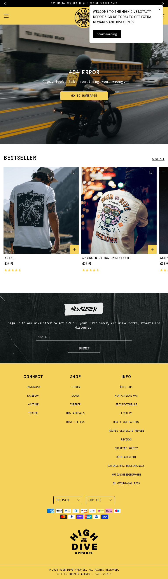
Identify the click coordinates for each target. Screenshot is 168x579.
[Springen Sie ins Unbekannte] (119, 210)
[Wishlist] (73, 172)
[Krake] (41, 210)
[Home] (84, 16)
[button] (7, 3)
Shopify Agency (79, 574)
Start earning (107, 34)
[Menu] (9, 16)
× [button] (159, 9)
